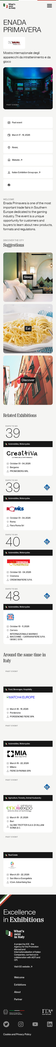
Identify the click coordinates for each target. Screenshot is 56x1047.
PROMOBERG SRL (19, 471)
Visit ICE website (22, 967)
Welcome (19, 977)
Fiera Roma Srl (17, 526)
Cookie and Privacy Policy (17, 1034)
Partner (18, 999)
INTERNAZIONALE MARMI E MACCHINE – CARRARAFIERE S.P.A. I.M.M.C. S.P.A (27, 637)
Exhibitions (20, 985)
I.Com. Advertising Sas (20, 882)
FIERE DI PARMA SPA (20, 771)
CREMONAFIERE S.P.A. (21, 580)
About (17, 992)
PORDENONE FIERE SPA (22, 717)
